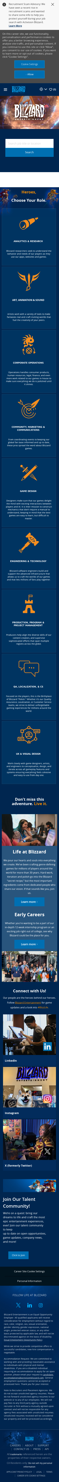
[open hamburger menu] (5, 89)
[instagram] (40, 1305)
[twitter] (18, 1305)
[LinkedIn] (29, 1040)
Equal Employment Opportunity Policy (23, 1339)
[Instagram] (29, 1092)
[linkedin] (29, 1305)
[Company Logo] (18, 89)
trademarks (16, 1454)
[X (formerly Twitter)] (29, 1145)
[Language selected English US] (43, 89)
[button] (29, 64)
